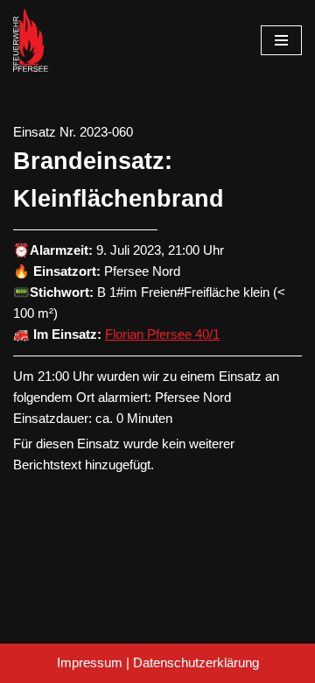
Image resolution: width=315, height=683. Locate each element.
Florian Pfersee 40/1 (162, 334)
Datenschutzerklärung (196, 662)
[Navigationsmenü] (281, 40)
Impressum (89, 662)
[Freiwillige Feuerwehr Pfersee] (30, 40)
